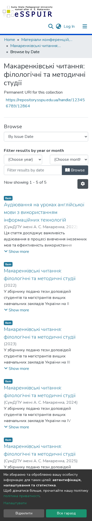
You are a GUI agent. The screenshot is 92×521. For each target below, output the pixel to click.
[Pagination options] (82, 184)
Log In (70, 26)
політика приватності (22, 496)
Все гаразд (66, 513)
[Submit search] (50, 26)
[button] (58, 26)
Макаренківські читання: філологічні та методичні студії (35, 46)
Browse (77, 170)
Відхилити (24, 513)
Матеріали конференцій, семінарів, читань (46, 39)
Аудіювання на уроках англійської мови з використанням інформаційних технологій (44, 212)
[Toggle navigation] (85, 26)
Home (9, 39)
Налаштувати (15, 503)
